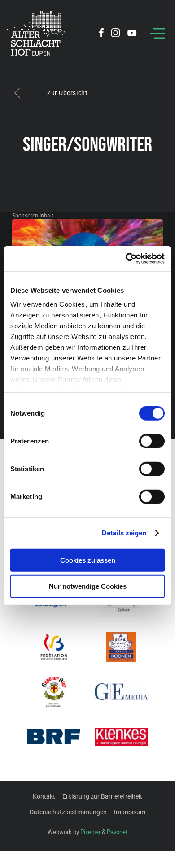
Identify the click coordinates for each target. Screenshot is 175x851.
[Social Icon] (101, 34)
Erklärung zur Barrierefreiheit (102, 796)
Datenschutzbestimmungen (68, 812)
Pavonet (117, 832)
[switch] (152, 441)
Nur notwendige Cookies (88, 586)
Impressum (129, 812)
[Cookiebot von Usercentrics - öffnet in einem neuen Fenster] (126, 259)
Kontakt (44, 796)
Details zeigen (124, 533)
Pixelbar (90, 832)
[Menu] (158, 33)
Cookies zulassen (87, 560)
